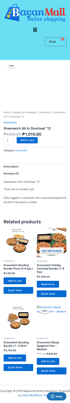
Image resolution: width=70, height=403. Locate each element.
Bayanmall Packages (24, 112)
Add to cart (27, 140)
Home (7, 112)
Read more (48, 284)
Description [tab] (11, 166)
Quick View (15, 290)
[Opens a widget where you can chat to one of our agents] (56, 396)
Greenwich (45, 112)
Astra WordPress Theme (37, 395)
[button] (35, 30)
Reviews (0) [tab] (11, 173)
